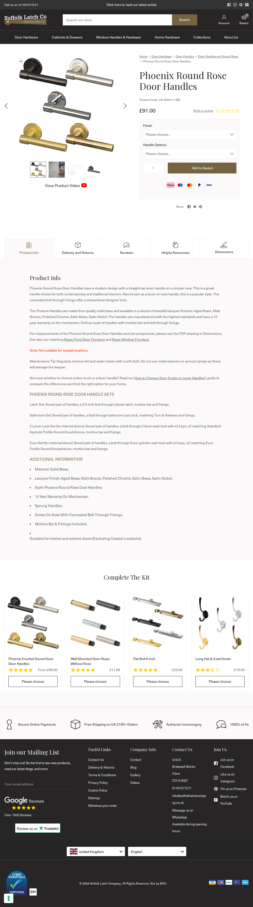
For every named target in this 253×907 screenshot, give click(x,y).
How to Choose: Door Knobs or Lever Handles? (170, 378)
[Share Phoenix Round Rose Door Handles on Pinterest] (200, 206)
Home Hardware (167, 37)
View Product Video (62, 185)
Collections (202, 37)
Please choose (33, 681)
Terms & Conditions (102, 775)
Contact (135, 759)
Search (184, 19)
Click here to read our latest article (131, 4)
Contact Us (96, 759)
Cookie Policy (97, 790)
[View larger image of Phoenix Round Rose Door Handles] (66, 106)
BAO (163, 883)
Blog (133, 767)
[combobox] (95, 851)
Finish (147, 125)
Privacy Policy (98, 782)
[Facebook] (229, 4)
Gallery (135, 775)
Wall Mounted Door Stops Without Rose (90, 661)
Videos (135, 782)
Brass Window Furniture (130, 339)
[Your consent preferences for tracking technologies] (8, 898)
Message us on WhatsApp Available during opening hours (189, 820)
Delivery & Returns (101, 767)
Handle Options (155, 144)
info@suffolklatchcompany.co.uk (189, 799)
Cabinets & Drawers (67, 37)
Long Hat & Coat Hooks (213, 658)
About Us (231, 37)
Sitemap (94, 798)
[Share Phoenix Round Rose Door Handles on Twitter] (194, 206)
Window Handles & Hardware (118, 37)
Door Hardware (26, 37)
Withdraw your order (102, 805)
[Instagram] (235, 4)
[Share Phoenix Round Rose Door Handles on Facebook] (189, 206)
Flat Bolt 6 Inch (144, 658)
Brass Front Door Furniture (84, 339)
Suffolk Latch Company (105, 883)
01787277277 (28, 5)
